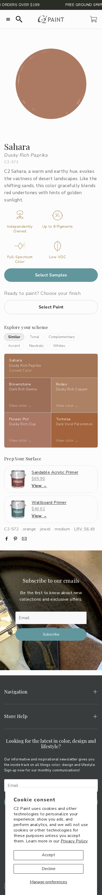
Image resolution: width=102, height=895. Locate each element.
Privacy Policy (74, 841)
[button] (8, 19)
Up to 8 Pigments (57, 226)
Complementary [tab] (62, 336)
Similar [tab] (14, 336)
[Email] (24, 538)
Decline (48, 869)
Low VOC (57, 257)
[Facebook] (6, 538)
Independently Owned (20, 229)
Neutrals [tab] (36, 345)
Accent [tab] (14, 345)
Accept (48, 855)
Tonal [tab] (34, 336)
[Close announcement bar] (97, 4)
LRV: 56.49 (84, 529)
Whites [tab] (59, 345)
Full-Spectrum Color (20, 259)
